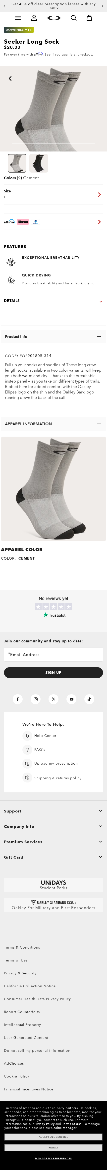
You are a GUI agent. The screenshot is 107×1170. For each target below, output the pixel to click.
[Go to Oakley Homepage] (54, 18)
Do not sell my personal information (37, 1050)
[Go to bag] (89, 18)
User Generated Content (26, 1037)
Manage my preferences (53, 1158)
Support (12, 811)
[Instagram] (36, 699)
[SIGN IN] (34, 18)
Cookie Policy (16, 1076)
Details (12, 301)
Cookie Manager (63, 1128)
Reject (53, 1147)
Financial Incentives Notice (29, 1089)
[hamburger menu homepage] (18, 18)
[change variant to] (17, 163)
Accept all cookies (53, 1137)
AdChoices (14, 1063)
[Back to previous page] (2, 71)
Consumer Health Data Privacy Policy (37, 999)
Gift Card (14, 857)
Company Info (19, 826)
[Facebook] (18, 699)
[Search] (74, 18)
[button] (4, 5)
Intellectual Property (22, 1024)
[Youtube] (71, 699)
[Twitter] (53, 699)
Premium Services (23, 842)
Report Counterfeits (22, 1012)
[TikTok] (89, 699)
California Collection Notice (30, 986)
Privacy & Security (20, 973)
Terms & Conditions (22, 947)
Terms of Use (16, 960)
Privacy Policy (44, 1124)
